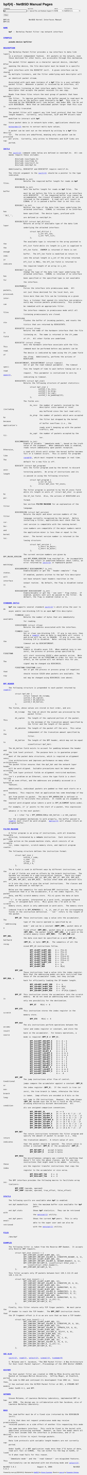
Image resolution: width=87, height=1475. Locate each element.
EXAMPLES (7, 1243)
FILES (6, 1233)
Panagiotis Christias (72, 1472)
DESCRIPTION (9, 48)
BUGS (5, 1410)
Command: (7, 8)
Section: (31, 8)
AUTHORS (7, 1394)
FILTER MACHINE (10, 829)
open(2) (7, 375)
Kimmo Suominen (46, 1472)
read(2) (35, 635)
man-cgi (61, 1472)
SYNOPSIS (7, 38)
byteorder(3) (15, 127)
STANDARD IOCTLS (11, 603)
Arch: (57, 8)
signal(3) (45, 1358)
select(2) (33, 1358)
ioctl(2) (17, 153)
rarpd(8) (28, 458)
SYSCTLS (7, 1196)
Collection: (68, 8)
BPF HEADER (8, 684)
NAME (5, 28)
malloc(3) (54, 821)
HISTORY (7, 1370)
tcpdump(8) (57, 1358)
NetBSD (36, 1472)
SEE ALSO (7, 1354)
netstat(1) (42, 1215)
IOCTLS (6, 149)
